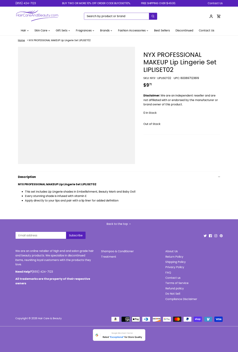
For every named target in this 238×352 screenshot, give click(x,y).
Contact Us (215, 3)
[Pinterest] (221, 236)
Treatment (108, 257)
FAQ (168, 273)
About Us (171, 251)
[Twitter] (205, 236)
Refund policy (174, 288)
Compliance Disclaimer (181, 299)
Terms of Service (177, 283)
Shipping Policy (175, 262)
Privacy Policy (174, 267)
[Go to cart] (219, 16)
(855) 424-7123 (25, 3)
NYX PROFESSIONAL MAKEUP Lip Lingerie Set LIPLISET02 (60, 40)
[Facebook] (210, 236)
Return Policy (174, 257)
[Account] (211, 16)
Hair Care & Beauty (50, 318)
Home (21, 40)
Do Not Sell (172, 294)
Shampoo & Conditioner (117, 251)
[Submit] (153, 16)
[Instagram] (215, 236)
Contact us (173, 278)
